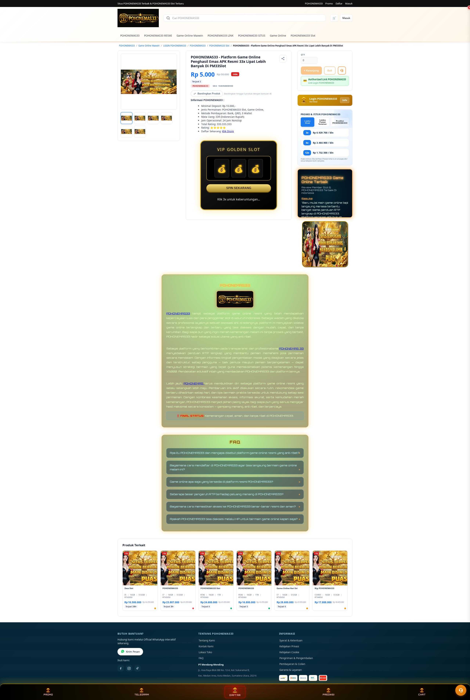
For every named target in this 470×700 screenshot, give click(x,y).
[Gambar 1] (126, 118)
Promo (329, 3)
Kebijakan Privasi (289, 646)
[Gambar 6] (140, 131)
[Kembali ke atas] (462, 681)
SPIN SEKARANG (238, 188)
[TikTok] (137, 668)
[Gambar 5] (126, 131)
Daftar (339, 3)
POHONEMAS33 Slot (303, 35)
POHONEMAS (194, 383)
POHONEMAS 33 (291, 348)
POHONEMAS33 (314, 3)
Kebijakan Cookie (289, 652)
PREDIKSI (328, 694)
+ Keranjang (311, 70)
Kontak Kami (206, 646)
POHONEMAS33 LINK (221, 35)
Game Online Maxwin (190, 35)
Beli (329, 70)
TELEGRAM (141, 694)
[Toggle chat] (460, 690)
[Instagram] (129, 668)
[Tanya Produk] (342, 70)
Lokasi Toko (205, 652)
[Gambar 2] (140, 118)
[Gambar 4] (166, 118)
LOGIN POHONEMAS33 (174, 45)
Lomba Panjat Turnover (322, 122)
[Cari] (168, 18)
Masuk (348, 3)
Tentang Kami (207, 640)
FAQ (201, 658)
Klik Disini (228, 131)
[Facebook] (121, 668)
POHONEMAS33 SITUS (251, 35)
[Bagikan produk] (283, 58)
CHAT (422, 694)
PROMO (48, 694)
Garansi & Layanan (290, 670)
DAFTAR (235, 695)
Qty (303, 55)
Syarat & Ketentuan (290, 640)
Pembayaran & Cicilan (292, 664)
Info (344, 100)
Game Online (278, 35)
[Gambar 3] (153, 118)
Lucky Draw (307, 122)
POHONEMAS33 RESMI (158, 35)
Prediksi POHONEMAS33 (339, 122)
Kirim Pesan (133, 651)
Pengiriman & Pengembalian (296, 658)
